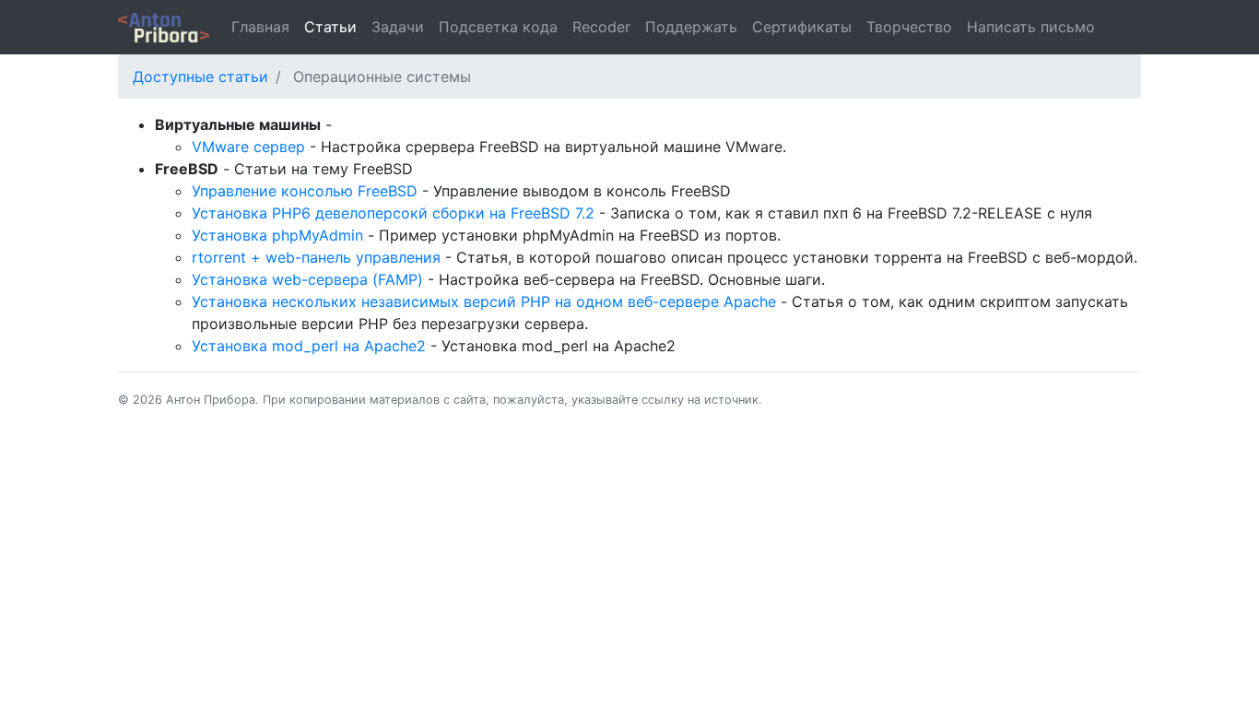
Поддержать (691, 27)
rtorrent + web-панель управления (316, 257)
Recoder (601, 27)
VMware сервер (248, 146)
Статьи (330, 27)
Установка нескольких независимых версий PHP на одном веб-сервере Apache (484, 301)
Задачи (397, 27)
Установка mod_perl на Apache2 (309, 345)
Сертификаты (802, 27)
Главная (260, 27)
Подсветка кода (498, 27)
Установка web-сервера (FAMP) (307, 279)
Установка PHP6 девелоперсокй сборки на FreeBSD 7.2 (393, 213)
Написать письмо (1031, 27)
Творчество (909, 27)
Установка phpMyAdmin (277, 235)
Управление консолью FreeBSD (305, 191)
